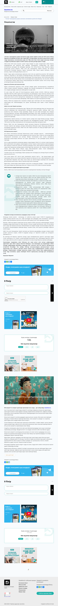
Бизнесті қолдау (27, 6)
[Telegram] (9, 262)
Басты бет (6, 17)
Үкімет (46, 6)
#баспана (49, 10)
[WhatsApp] (7, 262)
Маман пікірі (33, 6)
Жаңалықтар (39, 6)
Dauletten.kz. (48, 407)
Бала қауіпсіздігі (10, 455)
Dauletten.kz (8, 10)
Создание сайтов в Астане (47, 604)
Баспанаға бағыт (7, 6)
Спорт (43, 6)
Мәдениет (50, 6)
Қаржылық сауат (20, 6)
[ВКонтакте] (5, 262)
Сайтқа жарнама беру (45, 593)
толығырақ (13, 273)
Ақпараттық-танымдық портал (9, 587)
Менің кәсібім (14, 6)
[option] (12, 2)
